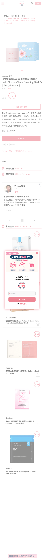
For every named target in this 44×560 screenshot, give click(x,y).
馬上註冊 (22, 299)
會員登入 (23, 304)
